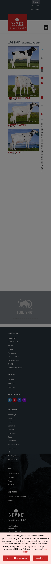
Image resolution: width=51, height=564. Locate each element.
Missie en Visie (13, 473)
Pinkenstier (12, 433)
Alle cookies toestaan (17, 558)
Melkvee (11, 380)
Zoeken (36, 10)
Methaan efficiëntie (15, 368)
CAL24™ (11, 364)
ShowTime (12, 441)
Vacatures (11, 485)
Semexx (11, 429)
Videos (36, 6)
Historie (11, 477)
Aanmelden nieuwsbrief (17, 497)
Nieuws (10, 500)
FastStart (11, 418)
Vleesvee (11, 383)
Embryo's (11, 387)
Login (36, 2)
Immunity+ (12, 338)
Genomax (11, 426)
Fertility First (12, 422)
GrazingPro (12, 455)
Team (10, 481)
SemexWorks (13, 342)
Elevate (10, 349)
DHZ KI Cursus (13, 356)
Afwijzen (40, 558)
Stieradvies (12, 353)
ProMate (11, 345)
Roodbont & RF (14, 444)
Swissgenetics (13, 459)
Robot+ (11, 437)
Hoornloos (12, 448)
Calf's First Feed (14, 360)
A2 (9, 452)
